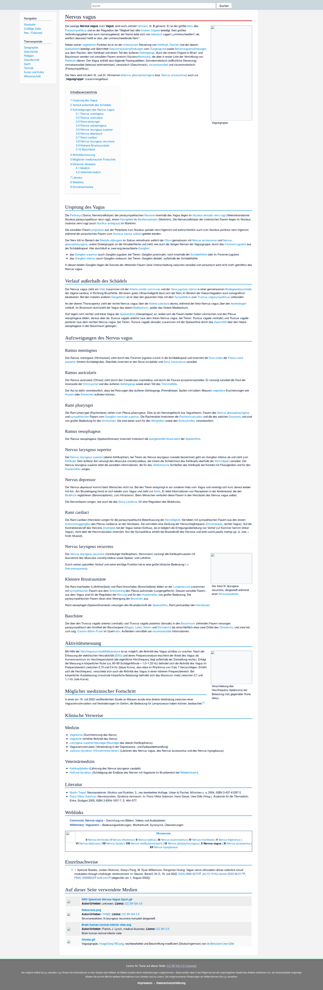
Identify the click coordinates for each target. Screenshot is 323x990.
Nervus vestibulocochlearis (146, 843)
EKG (118, 655)
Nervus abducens (89, 843)
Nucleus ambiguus (108, 223)
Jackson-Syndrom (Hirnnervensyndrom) (94, 750)
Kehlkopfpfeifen (79, 768)
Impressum (145, 983)
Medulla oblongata (111, 240)
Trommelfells (169, 384)
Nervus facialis (115, 843)
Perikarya (76, 215)
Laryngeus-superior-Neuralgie (88, 743)
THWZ (106, 914)
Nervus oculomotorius (174, 839)
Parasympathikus (76, 30)
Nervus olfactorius (123, 839)
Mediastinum (140, 307)
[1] (203, 702)
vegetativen (89, 44)
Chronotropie (214, 524)
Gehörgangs (147, 52)
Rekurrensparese (75, 568)
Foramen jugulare (235, 244)
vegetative (219, 390)
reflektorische (161, 465)
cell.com (103, 878)
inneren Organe (150, 30)
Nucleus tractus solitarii (127, 234)
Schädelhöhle (198, 254)
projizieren (97, 230)
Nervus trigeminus (229, 839)
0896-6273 (192, 874)
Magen (129, 627)
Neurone (149, 215)
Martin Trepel (78, 792)
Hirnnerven (163, 833)
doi (204, 874)
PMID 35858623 (84, 878)
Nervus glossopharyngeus (138, 75)
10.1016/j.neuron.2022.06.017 (225, 874)
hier (46, 972)
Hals (102, 289)
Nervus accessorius (173, 75)
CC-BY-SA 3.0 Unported (181, 966)
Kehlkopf (162, 44)
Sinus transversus (175, 362)
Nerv (190, 26)
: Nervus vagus (86, 820)
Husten (69, 394)
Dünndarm (163, 627)
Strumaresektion (229, 594)
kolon (117, 631)
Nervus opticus (147, 839)
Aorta (157, 491)
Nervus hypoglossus (166, 847)
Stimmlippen (222, 461)
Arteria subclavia (159, 303)
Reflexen (70, 60)
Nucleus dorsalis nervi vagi (209, 215)
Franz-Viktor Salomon (83, 796)
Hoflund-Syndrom (80, 772)
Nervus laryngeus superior (86, 457)
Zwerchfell (220, 322)
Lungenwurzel (181, 586)
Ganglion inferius (85, 258)
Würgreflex (158, 420)
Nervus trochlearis (203, 839)
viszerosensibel (158, 64)
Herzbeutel (202, 605)
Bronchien (137, 598)
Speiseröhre (72, 49)
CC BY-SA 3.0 (133, 903)
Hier (60, 972)
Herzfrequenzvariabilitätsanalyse (100, 651)
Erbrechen (87, 394)
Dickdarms (226, 627)
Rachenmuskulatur (190, 416)
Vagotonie (76, 738)
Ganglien (143, 248)
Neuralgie (113, 743)
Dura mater (216, 358)
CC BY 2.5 (162, 929)
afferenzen (143, 56)
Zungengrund (158, 49)
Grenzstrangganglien (77, 524)
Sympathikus (183, 297)
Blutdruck (71, 495)
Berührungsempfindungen (190, 49)
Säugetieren (118, 297)
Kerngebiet (126, 219)
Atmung (122, 594)
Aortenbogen (238, 303)
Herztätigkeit (172, 520)
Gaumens (235, 416)
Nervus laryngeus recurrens (87, 554)
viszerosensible (161, 631)
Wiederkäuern (188, 772)
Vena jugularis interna (184, 289)
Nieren (147, 627)
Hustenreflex (73, 469)
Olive (167, 240)
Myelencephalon (148, 219)
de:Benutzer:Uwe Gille (220, 943)
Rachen (174, 44)
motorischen (130, 44)
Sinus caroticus (127, 501)
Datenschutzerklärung (170, 983)
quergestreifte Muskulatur (164, 439)
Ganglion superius (86, 254)
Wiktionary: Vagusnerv (84, 825)
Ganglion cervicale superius (122, 416)
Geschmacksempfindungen (126, 49)
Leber (138, 627)
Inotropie (109, 528)
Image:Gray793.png (111, 943)
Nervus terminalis (98, 839)
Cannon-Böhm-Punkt (90, 631)
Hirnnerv (143, 26)
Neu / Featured (33, 33)
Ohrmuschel (90, 384)
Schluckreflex (187, 420)
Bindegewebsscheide (238, 289)
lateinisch (156, 34)
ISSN (181, 874)
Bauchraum (188, 623)
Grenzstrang (117, 591)
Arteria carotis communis (145, 289)
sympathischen (79, 416)
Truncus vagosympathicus (214, 297)
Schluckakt (109, 420)
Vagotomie (76, 735)
